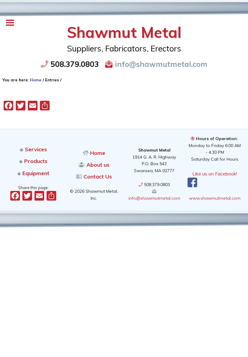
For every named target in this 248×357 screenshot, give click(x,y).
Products (35, 161)
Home (97, 152)
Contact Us (97, 176)
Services (35, 149)
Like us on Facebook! (214, 174)
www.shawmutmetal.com (214, 198)
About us (97, 164)
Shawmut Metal (124, 32)
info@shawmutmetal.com (160, 64)
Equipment (35, 173)
